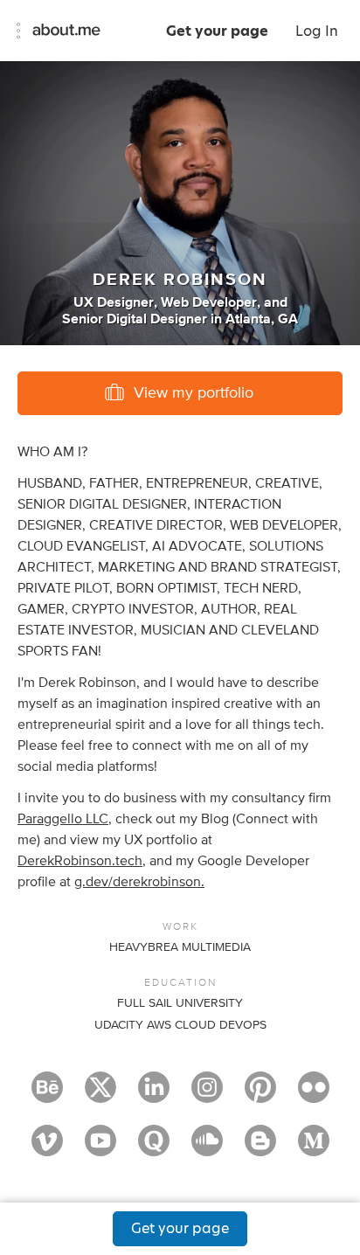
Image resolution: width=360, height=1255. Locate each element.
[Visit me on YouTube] (100, 1148)
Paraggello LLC (62, 819)
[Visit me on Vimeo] (47, 1148)
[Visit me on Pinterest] (260, 1095)
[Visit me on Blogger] (260, 1148)
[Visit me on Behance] (47, 1095)
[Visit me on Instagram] (207, 1095)
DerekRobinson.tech (79, 861)
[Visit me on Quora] (154, 1148)
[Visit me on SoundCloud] (207, 1148)
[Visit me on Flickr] (313, 1095)
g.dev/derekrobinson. (139, 882)
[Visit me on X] (100, 1095)
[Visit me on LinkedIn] (154, 1095)
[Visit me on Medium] (313, 1148)
